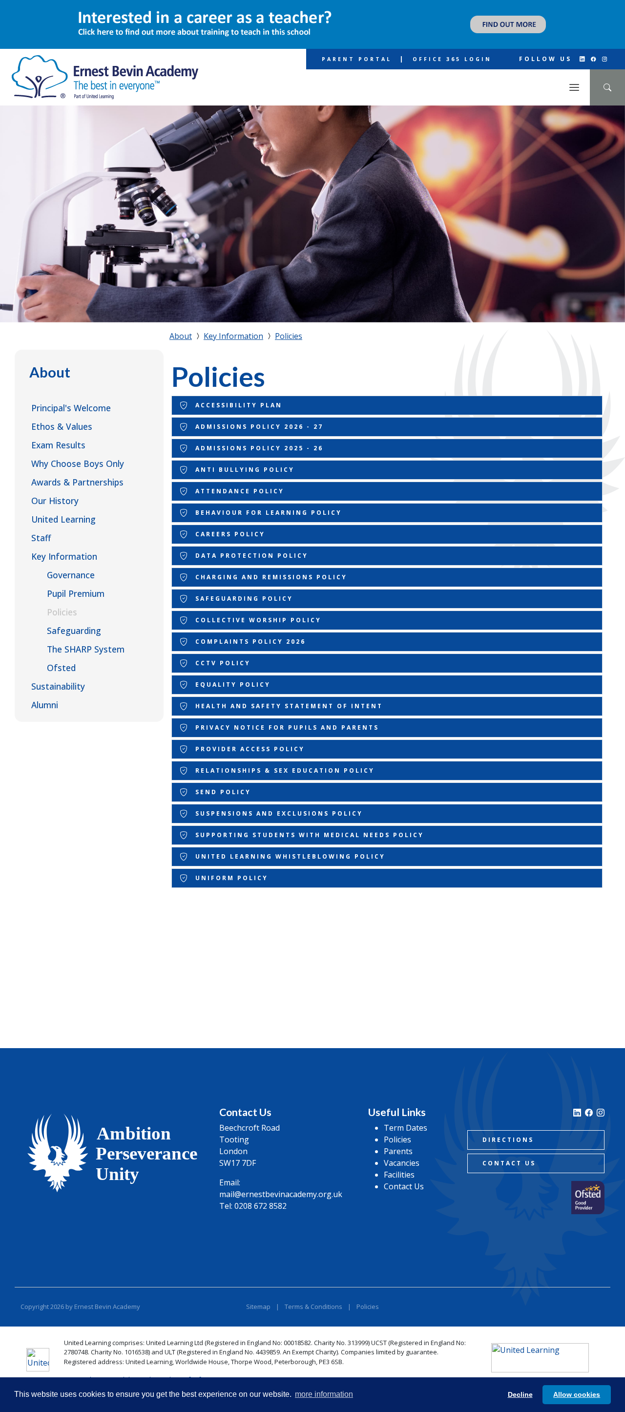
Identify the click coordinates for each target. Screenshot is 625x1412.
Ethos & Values (61, 426)
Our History (55, 500)
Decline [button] (520, 1394)
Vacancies (401, 1163)
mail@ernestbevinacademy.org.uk (280, 1194)
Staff (41, 538)
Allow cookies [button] (576, 1394)
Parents (398, 1151)
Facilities (399, 1174)
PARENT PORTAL (357, 59)
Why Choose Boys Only (77, 463)
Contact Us (404, 1186)
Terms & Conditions (313, 1306)
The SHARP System (86, 649)
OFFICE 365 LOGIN (452, 59)
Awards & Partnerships (77, 482)
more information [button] (324, 1394)
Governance (71, 575)
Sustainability (58, 686)
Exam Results (58, 445)
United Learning (63, 519)
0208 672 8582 (260, 1206)
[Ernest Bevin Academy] (105, 77)
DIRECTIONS (508, 1140)
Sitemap (258, 1306)
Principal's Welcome (71, 408)
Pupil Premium (75, 593)
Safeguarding (74, 630)
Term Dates (405, 1127)
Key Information (64, 556)
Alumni (44, 705)
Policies (62, 612)
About (49, 371)
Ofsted (61, 668)
